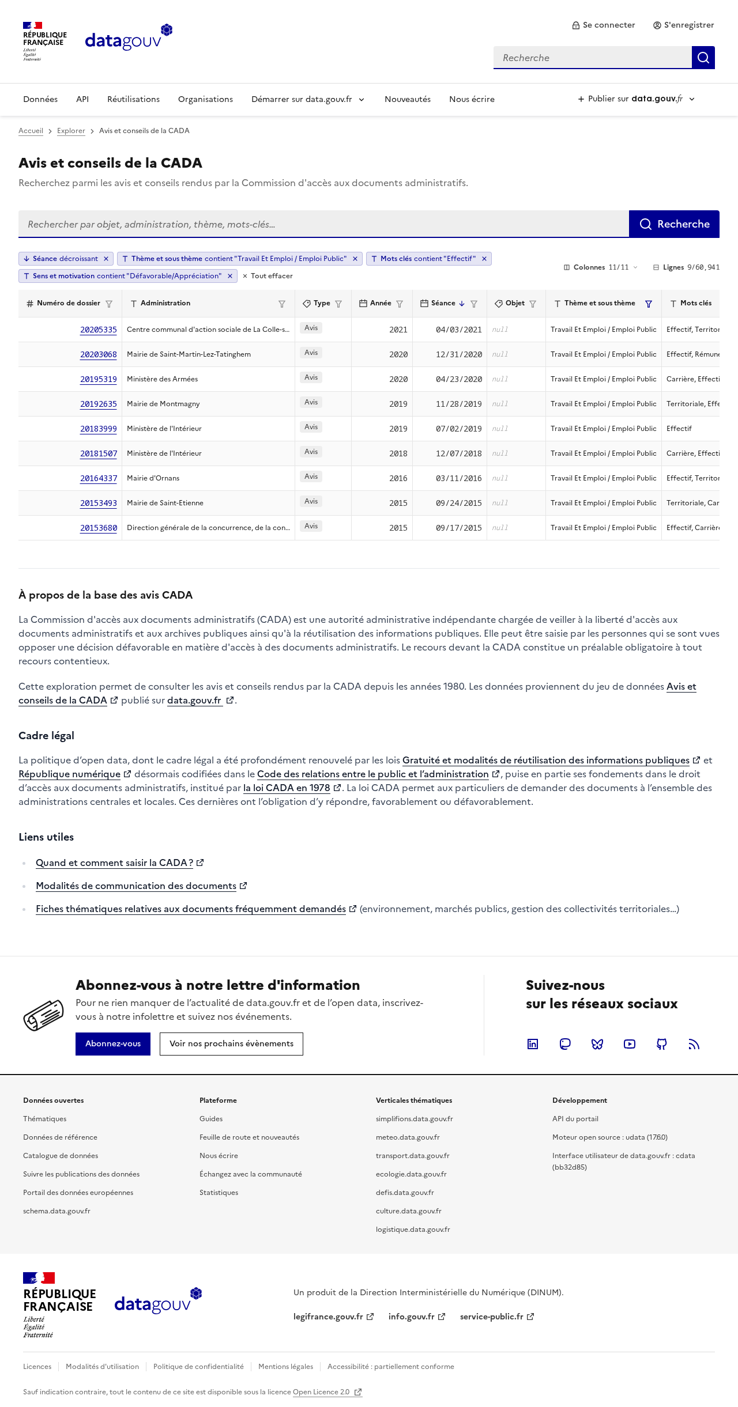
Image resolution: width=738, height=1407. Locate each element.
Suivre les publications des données (81, 1174)
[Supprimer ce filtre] (355, 258)
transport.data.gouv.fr (413, 1156)
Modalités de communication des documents (136, 885)
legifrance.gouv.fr (328, 1317)
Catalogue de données (60, 1156)
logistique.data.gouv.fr (413, 1229)
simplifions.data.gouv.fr (414, 1119)
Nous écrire (472, 99)
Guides (211, 1119)
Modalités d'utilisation (102, 1366)
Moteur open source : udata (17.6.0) (610, 1137)
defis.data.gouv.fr (405, 1192)
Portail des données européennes (78, 1192)
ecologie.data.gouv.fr (411, 1174)
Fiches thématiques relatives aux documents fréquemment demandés (191, 909)
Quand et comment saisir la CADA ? (114, 862)
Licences (37, 1366)
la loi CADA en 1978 (286, 788)
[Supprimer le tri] (106, 258)
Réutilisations (133, 99)
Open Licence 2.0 (322, 1392)
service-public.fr (492, 1317)
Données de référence (60, 1137)
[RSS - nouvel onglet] (694, 1044)
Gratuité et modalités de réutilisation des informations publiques (546, 760)
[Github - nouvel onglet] (661, 1044)
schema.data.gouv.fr (57, 1211)
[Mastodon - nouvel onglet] (565, 1044)
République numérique (69, 774)
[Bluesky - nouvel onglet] (597, 1044)
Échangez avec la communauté (250, 1174)
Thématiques (44, 1119)
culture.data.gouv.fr (409, 1211)
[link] (603, 25)
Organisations (205, 99)
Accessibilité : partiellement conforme (390, 1366)
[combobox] (604, 57)
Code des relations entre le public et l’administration (373, 774)
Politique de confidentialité (198, 1366)
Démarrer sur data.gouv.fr (301, 99)
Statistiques (218, 1192)
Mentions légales (285, 1366)
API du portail (575, 1119)
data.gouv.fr (195, 700)
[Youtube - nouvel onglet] (629, 1044)
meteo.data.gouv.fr (408, 1137)
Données (40, 99)
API (82, 99)
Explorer (71, 131)
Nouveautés (408, 99)
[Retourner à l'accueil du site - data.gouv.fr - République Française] (158, 1305)
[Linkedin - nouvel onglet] (532, 1044)
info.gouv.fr (412, 1317)
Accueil (30, 131)
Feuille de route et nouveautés (249, 1137)
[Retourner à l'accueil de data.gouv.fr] (128, 40)
